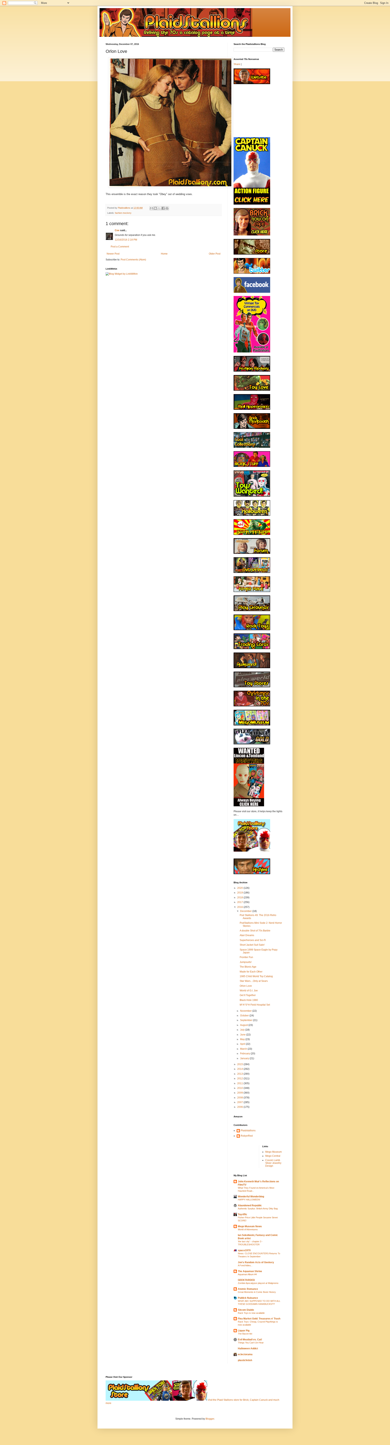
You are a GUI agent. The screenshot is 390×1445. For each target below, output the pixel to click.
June (243, 1034)
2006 (240, 1107)
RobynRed (247, 1135)
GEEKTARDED (246, 1280)
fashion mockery (123, 213)
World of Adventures (248, 1229)
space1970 (244, 1250)
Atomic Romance (248, 1289)
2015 (240, 1064)
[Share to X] (159, 208)
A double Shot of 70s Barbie (255, 930)
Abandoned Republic (250, 1205)
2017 (240, 902)
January (245, 1058)
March (244, 1048)
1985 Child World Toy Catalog (256, 976)
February (245, 1053)
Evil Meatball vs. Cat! (250, 1339)
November (246, 1010)
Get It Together (248, 995)
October (244, 1015)
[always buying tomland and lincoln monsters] (249, 805)
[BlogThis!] (155, 208)
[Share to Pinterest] (167, 208)
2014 (240, 1069)
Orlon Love (246, 985)
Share (237, 64)
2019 (240, 892)
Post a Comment (120, 246)
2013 (240, 1073)
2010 (240, 1088)
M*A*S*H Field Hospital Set (255, 1004)
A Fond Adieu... (245, 1265)
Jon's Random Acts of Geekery (256, 1262)
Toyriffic (242, 1214)
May (242, 1039)
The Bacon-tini (245, 1333)
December (246, 911)
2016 (240, 907)
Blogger (210, 1418)
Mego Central (272, 1155)
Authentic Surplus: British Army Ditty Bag (258, 1208)
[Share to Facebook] (163, 208)
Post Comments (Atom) (133, 259)
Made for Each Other (251, 971)
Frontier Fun (246, 957)
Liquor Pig (243, 1330)
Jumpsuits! (245, 962)
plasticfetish (245, 1360)
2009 (240, 1092)
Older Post (214, 253)
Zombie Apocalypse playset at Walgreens (258, 1283)
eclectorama (245, 1354)
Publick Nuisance (248, 1297)
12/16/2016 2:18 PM (126, 239)
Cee (117, 230)
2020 (240, 888)
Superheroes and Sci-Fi (253, 940)
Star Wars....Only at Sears (254, 981)
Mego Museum (273, 1151)
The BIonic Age (248, 966)
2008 (240, 1097)
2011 (240, 1083)
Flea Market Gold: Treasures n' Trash (259, 1318)
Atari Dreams (247, 935)
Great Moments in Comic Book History (257, 1292)
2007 (240, 1102)
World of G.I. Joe (249, 990)
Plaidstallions (248, 1130)
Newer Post (113, 253)
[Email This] (152, 208)
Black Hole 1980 (249, 1000)
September (246, 1020)
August (244, 1025)
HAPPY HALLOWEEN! (249, 1199)
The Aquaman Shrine (250, 1271)
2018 (240, 897)
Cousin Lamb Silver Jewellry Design (273, 1163)
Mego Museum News (250, 1226)
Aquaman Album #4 (247, 1274)
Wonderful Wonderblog (251, 1196)
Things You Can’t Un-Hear (251, 1342)
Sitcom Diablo (246, 1309)
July (242, 1029)
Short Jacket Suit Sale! (252, 944)
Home (164, 253)
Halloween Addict (248, 1348)
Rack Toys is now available (251, 1313)
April (243, 1044)
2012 (240, 1078)
